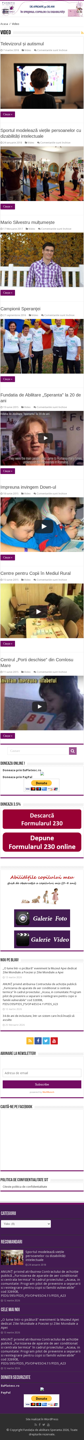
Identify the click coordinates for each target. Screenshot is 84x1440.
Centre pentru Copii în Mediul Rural (35, 573)
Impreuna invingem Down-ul (28, 487)
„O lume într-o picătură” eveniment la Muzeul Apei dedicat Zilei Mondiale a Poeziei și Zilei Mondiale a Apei (40, 1324)
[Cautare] (73, 751)
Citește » (7, 114)
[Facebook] (38, 1040)
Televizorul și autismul (22, 43)
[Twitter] (46, 1040)
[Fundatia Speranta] (42, 9)
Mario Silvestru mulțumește (27, 222)
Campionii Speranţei (20, 308)
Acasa (4, 24)
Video (28, 50)
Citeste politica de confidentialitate (25, 1186)
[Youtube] (54, 1040)
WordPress (51, 1419)
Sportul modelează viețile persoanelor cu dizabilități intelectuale (45, 1256)
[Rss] (30, 1040)
